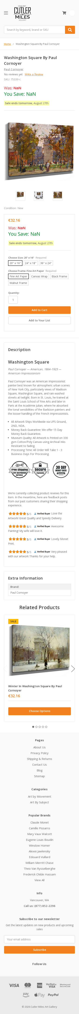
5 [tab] (46, 727)
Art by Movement (39, 796)
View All (39, 880)
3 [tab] (40, 727)
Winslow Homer (39, 845)
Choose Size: (27, 257)
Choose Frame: (32, 271)
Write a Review (34, 74)
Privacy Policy (39, 753)
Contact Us (39, 764)
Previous (5, 669)
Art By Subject (39, 802)
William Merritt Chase (39, 863)
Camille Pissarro (39, 828)
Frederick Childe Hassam (39, 874)
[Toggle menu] (6, 12)
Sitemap (39, 776)
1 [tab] (33, 727)
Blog (40, 770)
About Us (39, 747)
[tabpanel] (39, 668)
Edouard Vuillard (39, 857)
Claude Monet (39, 822)
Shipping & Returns (39, 759)
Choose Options (39, 711)
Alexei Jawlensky (39, 851)
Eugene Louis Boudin (39, 840)
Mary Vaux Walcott (39, 834)
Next (73, 669)
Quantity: (13, 292)
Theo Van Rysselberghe (39, 868)
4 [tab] (43, 727)
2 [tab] (36, 727)
